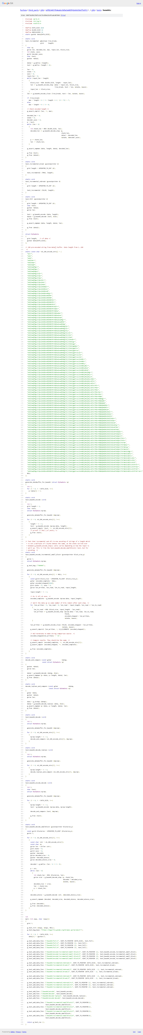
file (63, 15)
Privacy (18, 1032)
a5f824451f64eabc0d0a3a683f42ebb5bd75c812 (67, 10)
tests (99, 10)
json (139, 1032)
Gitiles (13, 1032)
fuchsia (23, 10)
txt (134, 1032)
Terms (24, 1032)
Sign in (139, 3)
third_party (33, 10)
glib (42, 10)
